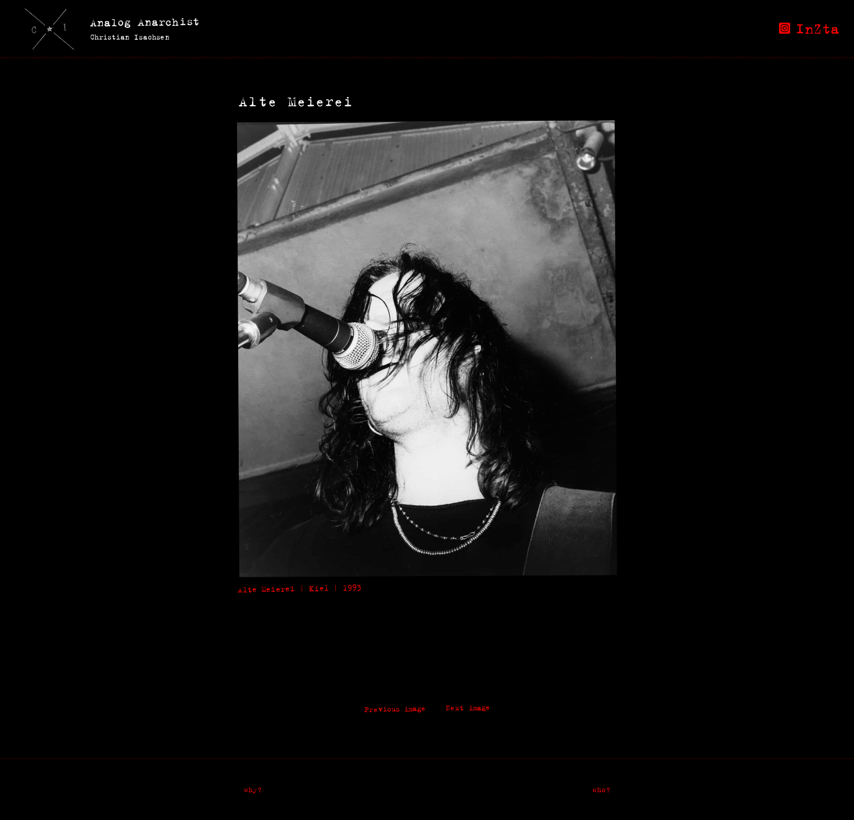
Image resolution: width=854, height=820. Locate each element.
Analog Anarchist (144, 22)
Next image (467, 708)
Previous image (394, 709)
